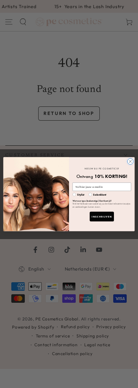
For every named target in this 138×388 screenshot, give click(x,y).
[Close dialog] (130, 161)
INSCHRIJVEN (102, 216)
